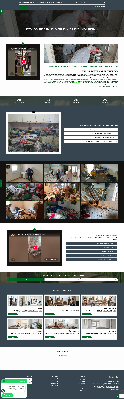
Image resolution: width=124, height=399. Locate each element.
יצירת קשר (41, 7)
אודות (76, 7)
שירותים (70, 7)
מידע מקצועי (61, 7)
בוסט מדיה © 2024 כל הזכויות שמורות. (109, 396)
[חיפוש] (76, 2)
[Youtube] (104, 2)
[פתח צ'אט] (117, 396)
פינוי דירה (83, 7)
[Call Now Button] (3, 391)
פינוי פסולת (77, 82)
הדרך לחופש (50, 7)
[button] (1, 11)
